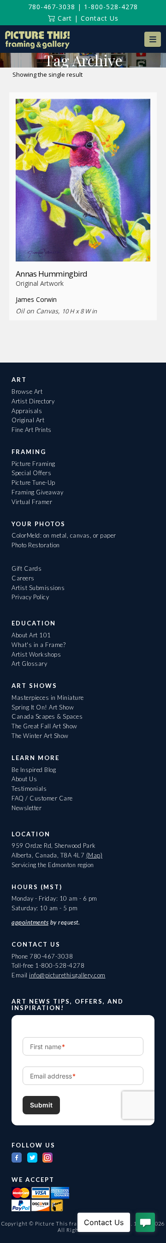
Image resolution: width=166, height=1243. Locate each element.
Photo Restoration (36, 545)
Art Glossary (29, 663)
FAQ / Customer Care (42, 798)
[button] (152, 39)
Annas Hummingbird (52, 273)
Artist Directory (33, 401)
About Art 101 (31, 635)
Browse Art (27, 391)
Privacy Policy (30, 597)
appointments (30, 922)
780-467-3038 (51, 6)
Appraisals (27, 410)
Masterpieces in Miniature (48, 697)
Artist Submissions (38, 587)
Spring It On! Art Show (43, 707)
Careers (23, 578)
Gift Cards (27, 568)
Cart (63, 18)
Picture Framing (33, 463)
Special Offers (31, 473)
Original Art (28, 420)
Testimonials (29, 788)
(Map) (94, 855)
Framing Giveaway (37, 492)
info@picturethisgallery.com (67, 975)
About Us (24, 779)
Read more (83, 244)
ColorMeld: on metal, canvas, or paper (64, 535)
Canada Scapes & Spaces (47, 716)
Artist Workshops (36, 654)
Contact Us (100, 18)
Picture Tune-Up (33, 482)
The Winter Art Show (40, 735)
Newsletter (27, 808)
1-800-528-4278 (111, 6)
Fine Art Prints (32, 429)
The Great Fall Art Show (44, 726)
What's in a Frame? (38, 644)
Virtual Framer (32, 501)
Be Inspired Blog (34, 769)
